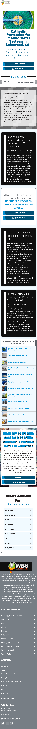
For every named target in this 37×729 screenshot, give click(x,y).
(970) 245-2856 (6, 715)
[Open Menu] (35, 2)
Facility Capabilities (7, 678)
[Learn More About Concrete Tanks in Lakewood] (18, 408)
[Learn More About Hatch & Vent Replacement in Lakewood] (18, 369)
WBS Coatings (7, 705)
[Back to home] (5, 2)
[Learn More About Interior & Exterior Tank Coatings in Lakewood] (18, 349)
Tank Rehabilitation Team (9, 674)
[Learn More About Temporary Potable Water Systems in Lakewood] (18, 395)
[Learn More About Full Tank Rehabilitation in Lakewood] (18, 375)
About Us (4, 670)
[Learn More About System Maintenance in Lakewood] (18, 388)
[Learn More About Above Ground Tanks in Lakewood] (18, 415)
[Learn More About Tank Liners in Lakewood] (18, 355)
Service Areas (5, 685)
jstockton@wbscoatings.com (10, 719)
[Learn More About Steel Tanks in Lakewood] (18, 401)
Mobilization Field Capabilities (11, 681)
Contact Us (4, 666)
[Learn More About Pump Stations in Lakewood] (18, 382)
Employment (5, 693)
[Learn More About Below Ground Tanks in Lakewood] (18, 421)
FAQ (2, 689)
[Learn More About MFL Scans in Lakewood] (18, 362)
